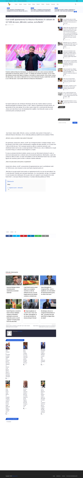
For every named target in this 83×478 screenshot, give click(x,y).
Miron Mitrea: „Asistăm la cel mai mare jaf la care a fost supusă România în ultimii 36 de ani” (41, 10)
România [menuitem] (47, 4)
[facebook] (76, 1)
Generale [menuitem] (53, 4)
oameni (14, 16)
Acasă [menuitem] (16, 4)
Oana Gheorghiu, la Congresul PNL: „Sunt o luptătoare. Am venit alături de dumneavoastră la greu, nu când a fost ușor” (48, 291)
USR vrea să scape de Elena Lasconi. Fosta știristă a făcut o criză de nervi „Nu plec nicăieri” (69, 80)
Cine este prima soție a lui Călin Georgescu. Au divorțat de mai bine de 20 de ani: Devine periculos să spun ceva (70, 21)
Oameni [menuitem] (38, 4)
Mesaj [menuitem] (33, 4)
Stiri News (20, 331)
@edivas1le (10, 181)
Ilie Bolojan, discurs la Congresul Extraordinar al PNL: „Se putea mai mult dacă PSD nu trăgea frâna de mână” (48, 314)
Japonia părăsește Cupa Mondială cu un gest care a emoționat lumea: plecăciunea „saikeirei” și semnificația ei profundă (70, 62)
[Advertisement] (31, 33)
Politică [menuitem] (42, 4)
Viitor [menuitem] (58, 4)
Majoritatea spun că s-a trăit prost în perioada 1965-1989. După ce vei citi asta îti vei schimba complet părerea (70, 44)
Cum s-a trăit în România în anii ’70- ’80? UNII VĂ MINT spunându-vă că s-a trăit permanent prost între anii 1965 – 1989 (70, 94)
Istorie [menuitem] (29, 4)
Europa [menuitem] (25, 4)
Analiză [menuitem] (20, 4)
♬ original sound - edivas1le (15, 187)
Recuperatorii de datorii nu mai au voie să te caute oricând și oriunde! (70, 101)
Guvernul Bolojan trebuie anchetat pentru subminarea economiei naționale (13, 290)
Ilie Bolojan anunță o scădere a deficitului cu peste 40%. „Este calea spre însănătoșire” (65, 10)
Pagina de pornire (10, 16)
